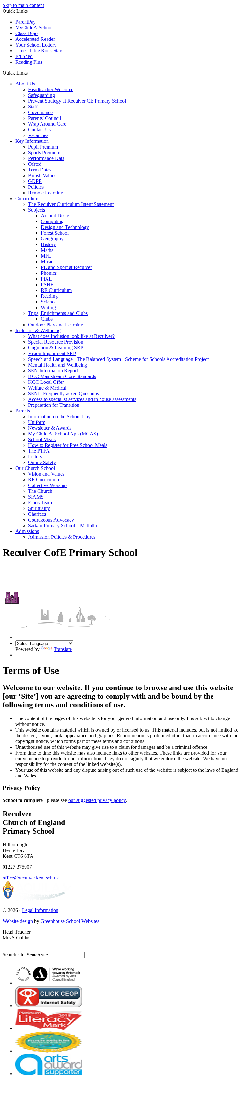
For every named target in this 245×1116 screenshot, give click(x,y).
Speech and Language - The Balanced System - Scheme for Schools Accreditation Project (118, 359)
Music (47, 261)
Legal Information (40, 910)
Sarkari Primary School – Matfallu (62, 525)
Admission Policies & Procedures (61, 537)
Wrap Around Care (47, 124)
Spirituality (39, 508)
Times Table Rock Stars (39, 50)
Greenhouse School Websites (70, 921)
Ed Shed (24, 56)
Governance (40, 112)
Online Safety (42, 462)
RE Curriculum (56, 290)
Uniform (36, 422)
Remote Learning (45, 192)
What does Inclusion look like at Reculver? (71, 336)
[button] (30, 73)
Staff (33, 106)
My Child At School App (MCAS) (63, 433)
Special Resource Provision (55, 342)
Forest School (55, 233)
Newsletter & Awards (49, 428)
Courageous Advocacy (51, 519)
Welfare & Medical (47, 387)
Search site (13, 954)
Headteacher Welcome (50, 89)
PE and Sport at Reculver (66, 267)
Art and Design (56, 215)
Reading (49, 296)
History (48, 244)
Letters (35, 456)
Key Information (32, 141)
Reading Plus (28, 62)
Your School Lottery (35, 44)
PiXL (46, 278)
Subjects (36, 210)
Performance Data (46, 158)
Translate (63, 649)
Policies (36, 187)
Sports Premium (44, 152)
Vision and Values (46, 474)
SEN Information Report (53, 370)
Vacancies (38, 135)
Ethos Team (40, 502)
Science (48, 301)
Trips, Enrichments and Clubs (58, 313)
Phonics (49, 273)
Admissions (27, 531)
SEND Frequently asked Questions (63, 393)
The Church (40, 491)
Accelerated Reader (35, 39)
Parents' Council (44, 118)
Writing (48, 307)
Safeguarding (41, 95)
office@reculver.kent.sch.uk (31, 877)
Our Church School (35, 468)
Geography (52, 238)
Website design (18, 921)
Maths (47, 250)
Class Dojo (26, 33)
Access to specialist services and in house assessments (82, 399)
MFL (46, 256)
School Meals (42, 439)
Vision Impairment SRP (52, 353)
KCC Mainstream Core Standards (62, 376)
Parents (22, 410)
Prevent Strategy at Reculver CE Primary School (77, 101)
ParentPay (25, 22)
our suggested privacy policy (97, 800)
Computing (52, 221)
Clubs (47, 319)
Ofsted (34, 164)
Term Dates (39, 169)
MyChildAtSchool (34, 27)
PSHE (47, 284)
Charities (37, 514)
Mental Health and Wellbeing (57, 365)
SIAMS (36, 497)
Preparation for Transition (53, 405)
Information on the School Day (59, 416)
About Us (25, 83)
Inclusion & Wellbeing (38, 330)
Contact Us (39, 129)
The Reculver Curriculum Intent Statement (71, 204)
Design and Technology (65, 227)
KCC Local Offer (46, 382)
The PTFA (39, 451)
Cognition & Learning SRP (55, 347)
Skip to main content (23, 5)
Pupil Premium (43, 147)
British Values (42, 175)
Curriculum (26, 198)
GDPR (35, 181)
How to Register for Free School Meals (67, 445)
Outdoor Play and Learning (55, 324)
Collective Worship (47, 485)
